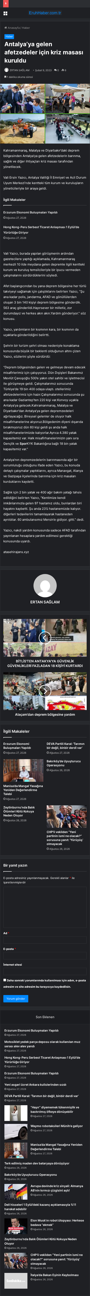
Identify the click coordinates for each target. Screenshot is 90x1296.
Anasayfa (13, 27)
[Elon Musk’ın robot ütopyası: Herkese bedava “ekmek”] (15, 1226)
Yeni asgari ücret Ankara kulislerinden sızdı (35, 1084)
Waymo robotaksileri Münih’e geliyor (57, 1126)
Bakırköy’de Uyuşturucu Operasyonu (30, 1174)
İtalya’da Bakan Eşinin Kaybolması (55, 1275)
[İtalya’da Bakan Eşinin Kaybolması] (15, 1281)
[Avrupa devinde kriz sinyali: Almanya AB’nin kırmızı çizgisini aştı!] (15, 1192)
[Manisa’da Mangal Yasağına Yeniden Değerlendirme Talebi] (23, 770)
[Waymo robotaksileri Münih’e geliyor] (15, 1132)
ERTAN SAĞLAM (20, 70)
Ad (6, 933)
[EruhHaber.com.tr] (45, 12)
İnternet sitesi (12, 964)
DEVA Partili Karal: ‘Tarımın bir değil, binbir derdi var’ (41, 1096)
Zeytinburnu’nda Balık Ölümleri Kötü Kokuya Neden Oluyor (19, 811)
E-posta (9, 949)
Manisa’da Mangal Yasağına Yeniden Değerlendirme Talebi (23, 790)
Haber (26, 27)
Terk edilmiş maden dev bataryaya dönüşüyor (36, 1163)
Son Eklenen (45, 1017)
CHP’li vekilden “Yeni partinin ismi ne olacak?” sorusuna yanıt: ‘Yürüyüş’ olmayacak (57, 1259)
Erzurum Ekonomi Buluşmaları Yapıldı (30, 212)
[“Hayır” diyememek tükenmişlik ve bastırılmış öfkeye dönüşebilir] (15, 1113)
